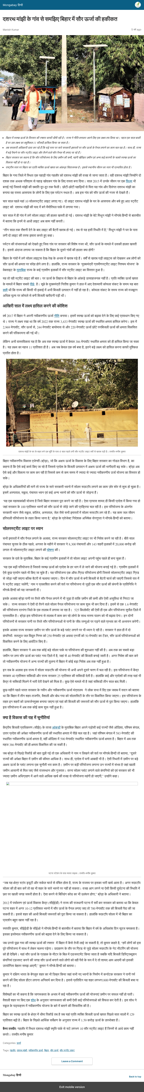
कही (5, 290)
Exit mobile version (72, 1087)
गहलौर (12, 1050)
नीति (56, 315)
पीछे (32, 284)
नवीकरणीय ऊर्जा (35, 1050)
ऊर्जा (19, 1042)
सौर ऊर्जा (54, 1050)
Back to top (135, 1076)
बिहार (46, 1050)
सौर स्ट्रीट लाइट (67, 1050)
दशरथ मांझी (22, 1050)
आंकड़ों (56, 727)
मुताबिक (21, 270)
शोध (33, 1000)
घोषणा (50, 549)
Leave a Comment (72, 1061)
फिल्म (129, 181)
